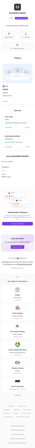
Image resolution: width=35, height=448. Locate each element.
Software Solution (17, 368)
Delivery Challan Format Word (17, 443)
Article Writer (17, 409)
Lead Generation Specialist (23, 416)
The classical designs (17, 331)
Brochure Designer (26, 413)
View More (18, 395)
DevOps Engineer (8, 416)
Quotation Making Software (17, 438)
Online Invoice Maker (17, 434)
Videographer (7, 409)
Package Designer (22, 406)
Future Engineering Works (17, 350)
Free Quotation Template (17, 430)
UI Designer (15, 413)
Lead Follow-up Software (17, 426)
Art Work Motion (17, 313)
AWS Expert (6, 413)
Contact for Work (22, 18)
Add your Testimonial (17, 223)
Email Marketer (10, 406)
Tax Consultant (27, 409)
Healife (17, 295)
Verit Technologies (17, 386)
